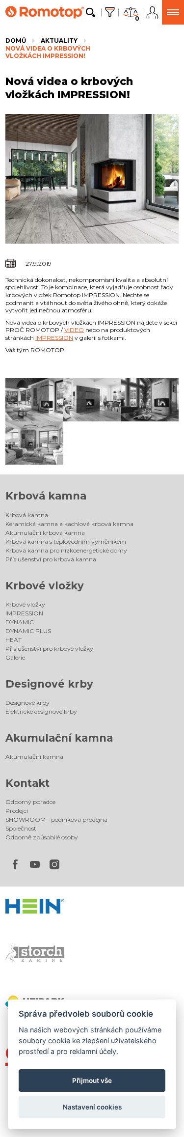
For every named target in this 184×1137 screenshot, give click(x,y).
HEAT (13, 639)
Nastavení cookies (92, 1107)
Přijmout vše (92, 1080)
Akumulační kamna (59, 738)
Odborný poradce (30, 801)
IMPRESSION (54, 337)
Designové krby (49, 684)
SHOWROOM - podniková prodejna (56, 819)
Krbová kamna (45, 496)
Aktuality (59, 40)
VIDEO (74, 329)
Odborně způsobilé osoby (41, 837)
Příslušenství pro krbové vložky (49, 648)
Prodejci (16, 810)
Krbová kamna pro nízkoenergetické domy (66, 550)
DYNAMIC (19, 622)
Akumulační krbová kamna (45, 532)
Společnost (20, 828)
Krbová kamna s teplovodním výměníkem (65, 541)
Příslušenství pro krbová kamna (50, 559)
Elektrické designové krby (41, 711)
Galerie (15, 657)
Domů (15, 40)
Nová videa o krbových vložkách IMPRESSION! (47, 52)
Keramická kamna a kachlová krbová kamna (69, 523)
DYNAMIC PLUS (28, 631)
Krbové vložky (44, 586)
